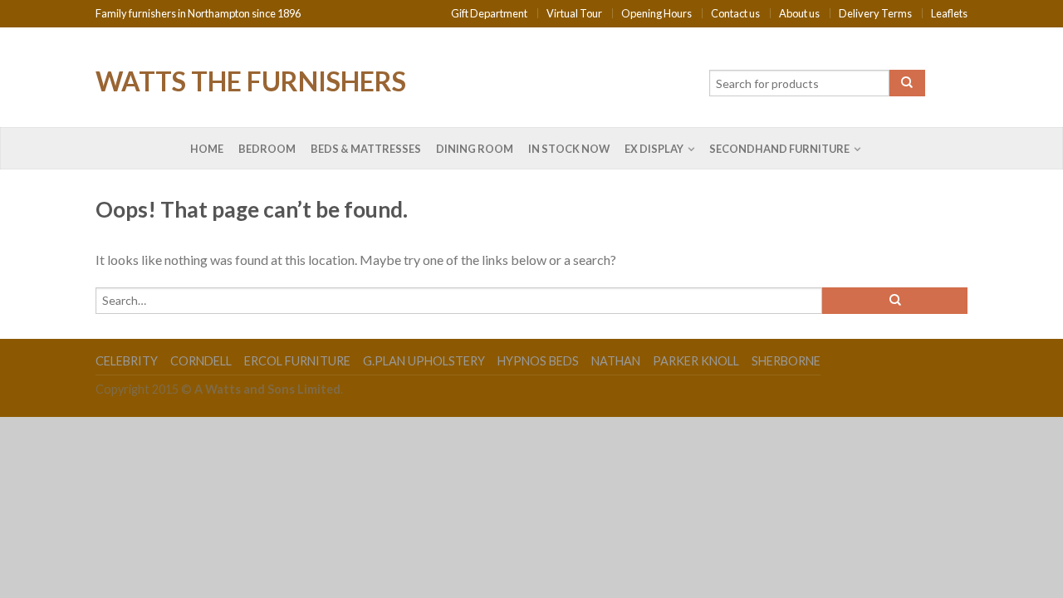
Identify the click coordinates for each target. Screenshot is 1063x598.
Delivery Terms (875, 13)
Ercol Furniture (297, 361)
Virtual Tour (574, 13)
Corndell (201, 361)
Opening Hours (656, 13)
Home (206, 148)
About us (799, 13)
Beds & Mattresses (366, 148)
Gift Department (489, 13)
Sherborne (786, 361)
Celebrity (127, 361)
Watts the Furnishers (251, 80)
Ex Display (654, 148)
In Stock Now (569, 148)
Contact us (735, 13)
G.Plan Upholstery (424, 361)
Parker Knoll (696, 361)
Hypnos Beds (538, 361)
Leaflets (949, 13)
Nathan (615, 361)
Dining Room (474, 148)
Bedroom (267, 148)
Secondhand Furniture (779, 148)
